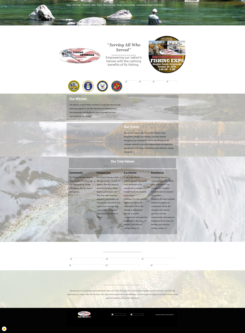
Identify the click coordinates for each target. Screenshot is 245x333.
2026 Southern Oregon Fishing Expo (149, 4)
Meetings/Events (109, 4)
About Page (76, 4)
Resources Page (129, 4)
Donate (119, 4)
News (94, 4)
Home (69, 4)
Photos (99, 4)
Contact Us (86, 4)
